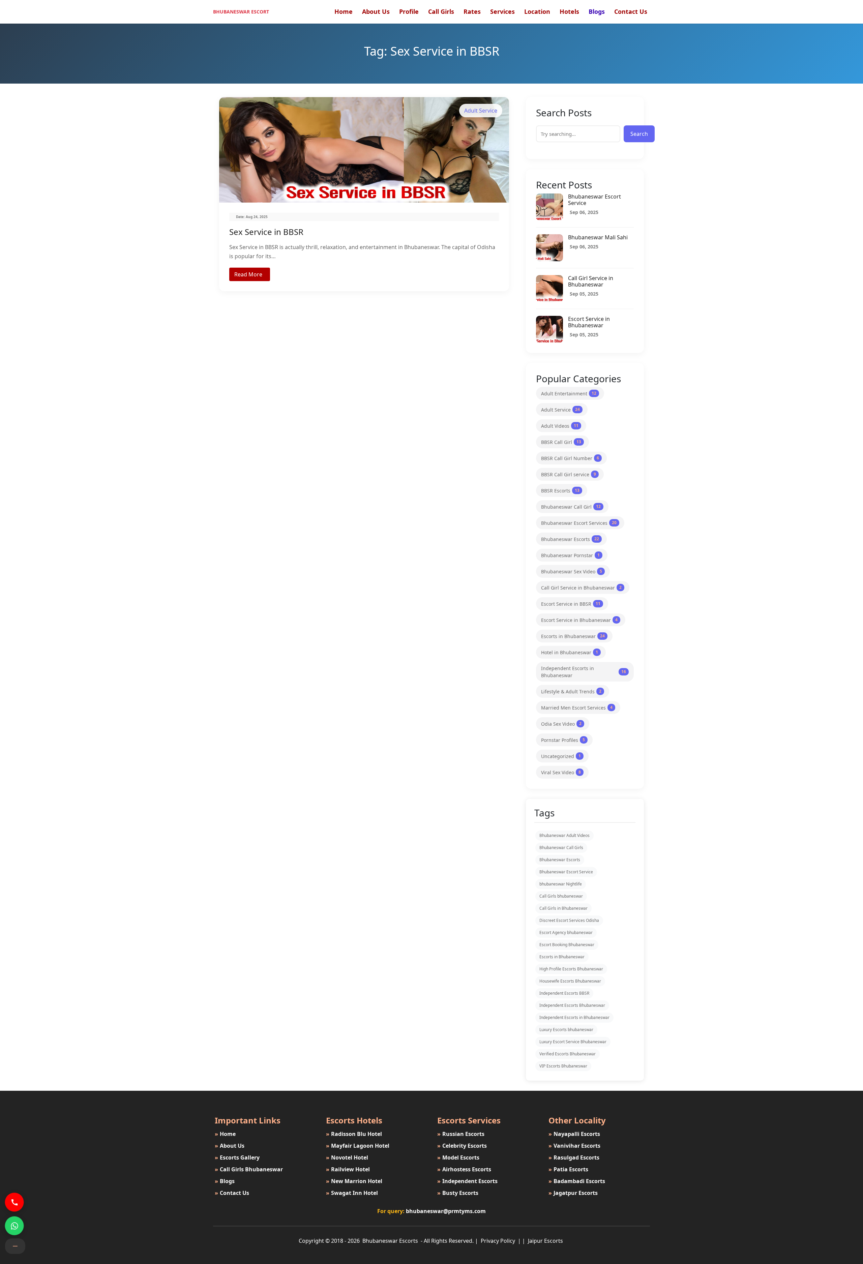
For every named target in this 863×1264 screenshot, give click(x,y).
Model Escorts (458, 1157)
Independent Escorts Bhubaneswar (572, 1005)
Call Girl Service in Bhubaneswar (590, 281)
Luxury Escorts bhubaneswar (566, 1029)
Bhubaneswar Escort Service (594, 200)
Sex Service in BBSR (266, 231)
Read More (248, 274)
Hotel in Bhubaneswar (569, 652)
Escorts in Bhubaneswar (573, 636)
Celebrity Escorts (462, 1145)
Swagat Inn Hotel (352, 1193)
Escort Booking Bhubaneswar (566, 944)
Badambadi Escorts (576, 1181)
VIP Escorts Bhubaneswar (563, 1066)
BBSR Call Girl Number (570, 458)
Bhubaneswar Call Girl (571, 507)
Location (537, 11)
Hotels (569, 11)
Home (343, 11)
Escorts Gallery (237, 1157)
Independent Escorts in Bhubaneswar (583, 672)
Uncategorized (561, 756)
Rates (472, 11)
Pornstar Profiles (563, 740)
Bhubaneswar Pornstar (570, 555)
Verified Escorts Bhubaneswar (567, 1054)
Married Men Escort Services (577, 707)
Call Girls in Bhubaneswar (563, 908)
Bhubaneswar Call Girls (561, 847)
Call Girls (441, 11)
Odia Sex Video (561, 724)
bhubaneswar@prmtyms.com (446, 1211)
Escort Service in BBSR (570, 604)
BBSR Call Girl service (568, 474)
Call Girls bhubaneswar (561, 896)
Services (502, 11)
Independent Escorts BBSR (564, 993)
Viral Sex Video (561, 772)
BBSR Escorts (560, 490)
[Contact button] (15, 1246)
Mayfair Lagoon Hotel (357, 1145)
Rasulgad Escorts (573, 1157)
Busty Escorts (457, 1193)
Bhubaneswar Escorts (570, 539)
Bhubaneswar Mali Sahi (598, 237)
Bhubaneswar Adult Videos (564, 835)
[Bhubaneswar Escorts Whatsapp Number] (14, 1225)
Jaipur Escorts (545, 1240)
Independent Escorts (467, 1181)
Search (639, 134)
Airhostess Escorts (464, 1169)
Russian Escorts (460, 1134)
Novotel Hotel (347, 1157)
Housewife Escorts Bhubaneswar (570, 981)
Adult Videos (559, 426)
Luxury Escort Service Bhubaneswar (572, 1042)
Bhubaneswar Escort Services (579, 523)
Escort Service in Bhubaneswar (589, 322)
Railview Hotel (348, 1169)
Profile (409, 11)
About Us (376, 11)
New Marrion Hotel (354, 1181)
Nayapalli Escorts (574, 1134)
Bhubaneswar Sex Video (571, 571)
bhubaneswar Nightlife (560, 884)
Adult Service (560, 410)
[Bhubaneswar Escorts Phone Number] (14, 1202)
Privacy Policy (498, 1240)
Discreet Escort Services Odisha (569, 920)
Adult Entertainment (568, 393)
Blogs (597, 11)
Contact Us (630, 11)
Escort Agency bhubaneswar (566, 932)
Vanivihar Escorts (574, 1145)
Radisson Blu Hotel (354, 1134)
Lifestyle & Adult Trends (571, 691)
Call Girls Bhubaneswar (249, 1169)
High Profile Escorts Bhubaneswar (571, 969)
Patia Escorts (568, 1169)
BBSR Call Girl (561, 442)
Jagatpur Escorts (573, 1193)
